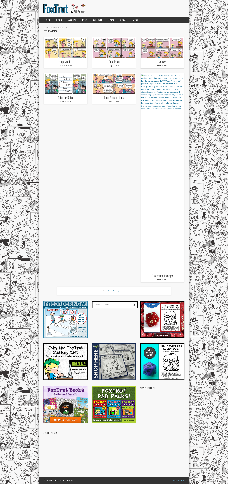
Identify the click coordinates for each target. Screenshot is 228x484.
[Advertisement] (137, 8)
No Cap (162, 61)
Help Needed (65, 61)
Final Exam (114, 61)
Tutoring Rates (65, 97)
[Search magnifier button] (134, 305)
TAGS (84, 20)
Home (47, 20)
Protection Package (162, 275)
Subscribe (97, 20)
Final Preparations (114, 97)
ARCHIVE (72, 20)
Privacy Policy (178, 480)
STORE (111, 20)
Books (59, 20)
